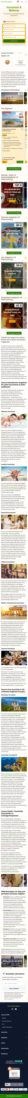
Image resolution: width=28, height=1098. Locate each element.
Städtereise (15, 631)
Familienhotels (13, 487)
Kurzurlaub (19, 351)
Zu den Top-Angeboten (14, 168)
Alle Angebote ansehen (14, 253)
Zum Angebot (20, 161)
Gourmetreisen (20, 685)
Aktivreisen (16, 591)
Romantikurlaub (5, 555)
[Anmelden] (22, 2)
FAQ (3, 1024)
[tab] (10, 105)
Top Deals (23, 931)
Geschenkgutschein (12, 946)
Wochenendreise (15, 645)
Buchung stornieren (6, 1021)
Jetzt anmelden (14, 988)
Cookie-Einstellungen (7, 1027)
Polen (21, 774)
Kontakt (4, 1018)
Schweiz (5, 775)
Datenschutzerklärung (8, 999)
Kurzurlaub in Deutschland (18, 714)
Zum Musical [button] (12, 201)
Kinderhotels (11, 856)
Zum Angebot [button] (12, 239)
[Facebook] (16, 1009)
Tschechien (16, 774)
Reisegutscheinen (15, 942)
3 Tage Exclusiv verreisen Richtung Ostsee (9, 130)
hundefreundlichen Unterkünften (10, 871)
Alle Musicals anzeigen (14, 213)
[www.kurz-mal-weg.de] (6, 2)
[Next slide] (26, 54)
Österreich (10, 774)
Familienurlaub (10, 488)
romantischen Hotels (13, 863)
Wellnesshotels (13, 832)
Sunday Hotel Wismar (7, 133)
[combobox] (14, 26)
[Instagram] (12, 1009)
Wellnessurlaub (5, 443)
